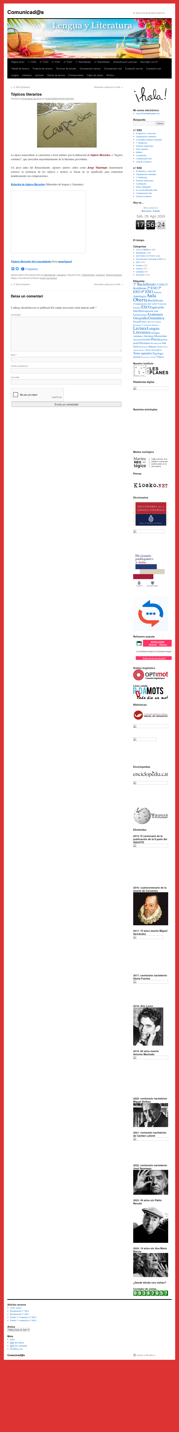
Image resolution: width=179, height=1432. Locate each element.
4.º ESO (68, 61)
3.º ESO (56, 61)
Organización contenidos (146, 136)
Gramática (156, 317)
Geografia (140, 317)
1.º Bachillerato (83, 61)
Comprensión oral (113, 68)
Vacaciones (145, 357)
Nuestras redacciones (144, 145)
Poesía (155, 339)
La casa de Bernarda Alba (146, 189)
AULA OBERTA (143, 249)
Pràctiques (145, 343)
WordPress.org (16, 1348)
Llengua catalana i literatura (146, 334)
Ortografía (137, 339)
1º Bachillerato (88, 274)
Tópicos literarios (114, 274)
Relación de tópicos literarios (28, 184)
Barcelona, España (151, 209)
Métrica (139, 152)
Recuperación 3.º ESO (19, 1310)
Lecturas (39, 75)
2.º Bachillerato (102, 61)
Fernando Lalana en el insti (108, 87)
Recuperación (156, 343)
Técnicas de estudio (66, 68)
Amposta (157, 292)
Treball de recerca (20, 68)
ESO (138, 262)
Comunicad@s (25, 12)
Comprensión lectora (90, 68)
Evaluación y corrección (146, 133)
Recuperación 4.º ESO (19, 1314)
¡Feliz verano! (16, 1307)
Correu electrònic (20, 365)
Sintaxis (152, 346)
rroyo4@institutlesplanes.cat (147, 113)
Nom (14, 354)
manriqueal (65, 261)
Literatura (26, 75)
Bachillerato (50, 274)
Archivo (110, 75)
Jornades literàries (151, 325)
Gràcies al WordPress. (146, 1355)
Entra (12, 1339)
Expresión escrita (134, 68)
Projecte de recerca (42, 68)
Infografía (137, 321)
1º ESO (160, 284)
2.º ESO (44, 61)
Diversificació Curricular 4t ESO (149, 259)
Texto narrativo (142, 149)
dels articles (17, 1342)
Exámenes (155, 314)
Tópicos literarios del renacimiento (31, 261)
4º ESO (147, 291)
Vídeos (160, 356)
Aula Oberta (144, 297)
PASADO (140, 274)
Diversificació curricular (125, 61)
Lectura (139, 265)
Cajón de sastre (95, 75)
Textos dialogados (143, 186)
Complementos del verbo (145, 303)
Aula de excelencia (143, 161)
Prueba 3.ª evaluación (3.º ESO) (23, 1317)
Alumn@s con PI (149, 61)
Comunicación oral (144, 158)
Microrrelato (160, 336)
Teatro (160, 346)
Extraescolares (76, 75)
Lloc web (15, 377)
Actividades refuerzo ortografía (149, 139)
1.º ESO (32, 61)
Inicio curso (147, 321)
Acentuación (141, 155)
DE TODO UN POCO (145, 255)
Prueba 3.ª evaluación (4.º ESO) (23, 1320)
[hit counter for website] (150, 1295)
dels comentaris (18, 1345)
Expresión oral (153, 68)
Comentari (16, 314)
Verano (153, 357)
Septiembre (143, 346)
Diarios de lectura (56, 75)
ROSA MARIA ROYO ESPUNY (59, 98)
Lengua (15, 75)
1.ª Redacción (141, 142)
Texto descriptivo (153, 349)
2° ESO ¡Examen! (20, 87)
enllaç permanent (48, 277)
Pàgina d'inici (17, 61)
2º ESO (152, 287)
